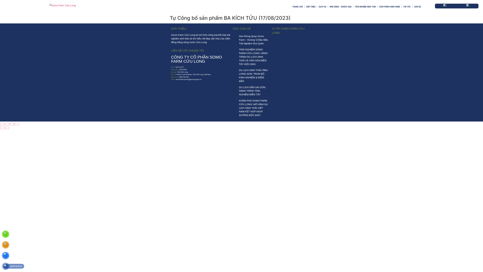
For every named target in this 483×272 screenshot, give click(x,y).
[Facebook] (174, 87)
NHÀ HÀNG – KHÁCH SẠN (340, 6)
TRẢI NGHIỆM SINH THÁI (365, 6)
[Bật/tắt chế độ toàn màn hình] (7, 124)
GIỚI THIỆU (310, 6)
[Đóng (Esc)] (17, 124)
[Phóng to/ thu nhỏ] (2, 124)
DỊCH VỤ (322, 6)
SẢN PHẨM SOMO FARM (389, 6)
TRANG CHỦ (297, 6)
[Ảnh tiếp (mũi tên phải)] (7, 128)
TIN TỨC (407, 6)
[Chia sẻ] (12, 124)
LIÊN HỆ (417, 6)
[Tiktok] (182, 87)
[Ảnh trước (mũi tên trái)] (2, 128)
